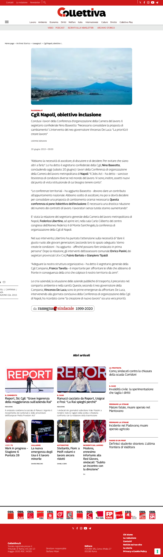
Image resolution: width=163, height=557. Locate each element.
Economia (54, 22)
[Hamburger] (7, 22)
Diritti (63, 22)
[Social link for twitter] (140, 2)
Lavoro (33, 22)
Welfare (72, 22)
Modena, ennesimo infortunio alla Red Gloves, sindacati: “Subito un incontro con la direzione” (94, 459)
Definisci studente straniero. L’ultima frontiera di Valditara (132, 445)
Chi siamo (128, 534)
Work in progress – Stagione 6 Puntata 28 (16, 452)
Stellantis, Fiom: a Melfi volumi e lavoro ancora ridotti (68, 453)
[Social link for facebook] (144, 2)
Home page (9, 43)
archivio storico (106, 27)
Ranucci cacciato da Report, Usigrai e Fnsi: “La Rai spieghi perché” (80, 400)
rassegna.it (36, 43)
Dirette (113, 22)
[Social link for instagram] (148, 2)
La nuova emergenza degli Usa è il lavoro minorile (42, 453)
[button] (4, 282)
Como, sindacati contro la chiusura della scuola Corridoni (130, 372)
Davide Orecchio (37, 464)
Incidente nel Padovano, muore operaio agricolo (128, 427)
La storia (127, 548)
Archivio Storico (23, 43)
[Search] (44, 2)
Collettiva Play (126, 22)
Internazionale (92, 22)
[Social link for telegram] (157, 2)
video (50, 27)
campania (10, 289)
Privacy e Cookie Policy (135, 551)
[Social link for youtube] (152, 2)
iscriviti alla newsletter (81, 27)
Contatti (10, 2)
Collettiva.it (14, 543)
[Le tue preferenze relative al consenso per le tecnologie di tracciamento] (157, 551)
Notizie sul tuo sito (132, 544)
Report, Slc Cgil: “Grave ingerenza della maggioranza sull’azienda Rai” (28, 400)
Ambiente (42, 22)
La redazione (22, 2)
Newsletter (35, 2)
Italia (80, 22)
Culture (104, 22)
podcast (60, 27)
